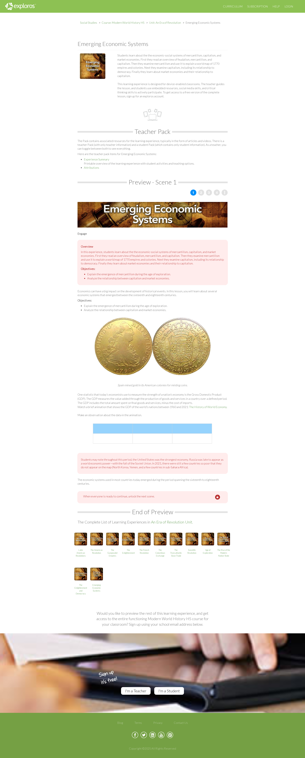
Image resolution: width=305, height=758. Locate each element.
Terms (138, 722)
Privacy (158, 722)
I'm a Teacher (135, 691)
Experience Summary (96, 159)
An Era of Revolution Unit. (172, 522)
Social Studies (88, 22)
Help (276, 6)
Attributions (91, 167)
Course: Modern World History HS (123, 22)
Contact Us (181, 722)
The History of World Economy (208, 407)
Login (289, 6)
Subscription (257, 6)
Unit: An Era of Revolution (165, 22)
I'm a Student (169, 691)
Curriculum (233, 6)
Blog (120, 722)
